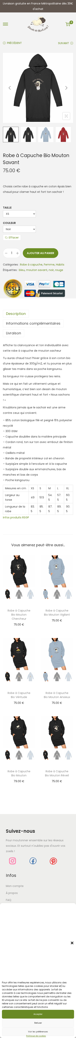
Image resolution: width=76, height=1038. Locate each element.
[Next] (66, 88)
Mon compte (15, 886)
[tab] (38, 314)
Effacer (14, 237)
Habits (60, 264)
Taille (7, 208)
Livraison (13, 333)
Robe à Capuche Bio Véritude (19, 695)
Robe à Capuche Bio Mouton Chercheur (19, 615)
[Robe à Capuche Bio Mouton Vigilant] (57, 571)
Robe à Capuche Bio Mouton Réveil (57, 773)
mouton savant (36, 270)
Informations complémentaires (33, 323)
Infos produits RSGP (16, 517)
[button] (72, 943)
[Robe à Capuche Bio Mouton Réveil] (57, 732)
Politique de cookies (36, 1036)
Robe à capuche (31, 264)
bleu (22, 270)
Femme (49, 264)
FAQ (8, 900)
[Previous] (10, 88)
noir (51, 270)
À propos (12, 893)
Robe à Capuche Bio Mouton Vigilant (57, 613)
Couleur (9, 223)
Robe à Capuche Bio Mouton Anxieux (57, 695)
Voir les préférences (38, 1031)
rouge (59, 270)
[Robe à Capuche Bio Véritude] (19, 654)
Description (16, 313)
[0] (67, 24)
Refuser (38, 1022)
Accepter (38, 1014)
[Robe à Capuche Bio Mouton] (19, 732)
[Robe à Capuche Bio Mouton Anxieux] (57, 654)
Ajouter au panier (40, 253)
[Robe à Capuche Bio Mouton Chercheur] (19, 571)
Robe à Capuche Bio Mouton (19, 773)
